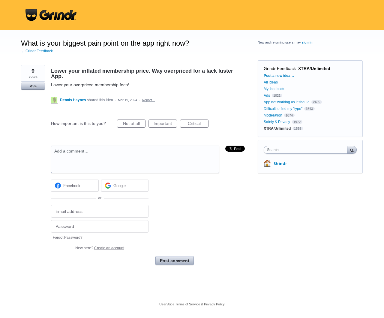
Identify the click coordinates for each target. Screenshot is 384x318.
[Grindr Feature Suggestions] (51, 15)
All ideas (271, 82)
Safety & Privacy (277, 122)
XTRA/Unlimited (314, 68)
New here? (99, 248)
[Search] (352, 149)
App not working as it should (287, 102)
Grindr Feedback (280, 68)
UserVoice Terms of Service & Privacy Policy (192, 304)
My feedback (274, 89)
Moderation (273, 115)
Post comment (174, 260)
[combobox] (307, 150)
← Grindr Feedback (37, 51)
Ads (267, 95)
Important (165, 124)
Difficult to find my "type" (283, 109)
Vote (33, 86)
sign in (307, 42)
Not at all (134, 124)
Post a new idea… (279, 76)
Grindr (280, 163)
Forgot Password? (67, 237)
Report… (148, 100)
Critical (198, 124)
